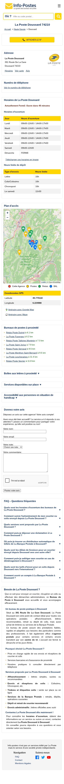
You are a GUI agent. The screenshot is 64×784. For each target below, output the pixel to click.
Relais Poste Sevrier (15, 361)
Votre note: (8, 444)
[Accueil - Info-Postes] (21, 9)
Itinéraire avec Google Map (21, 309)
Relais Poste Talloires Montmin (20, 340)
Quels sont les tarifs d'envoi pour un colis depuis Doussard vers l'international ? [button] (29, 568)
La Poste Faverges (15, 336)
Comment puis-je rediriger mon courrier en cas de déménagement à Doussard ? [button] (29, 559)
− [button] (7, 217)
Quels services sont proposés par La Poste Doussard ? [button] (26, 525)
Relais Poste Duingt (15, 332)
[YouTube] (49, 758)
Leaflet (43, 282)
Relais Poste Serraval (16, 349)
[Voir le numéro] (32, 39)
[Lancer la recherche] (58, 16)
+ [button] (7, 213)
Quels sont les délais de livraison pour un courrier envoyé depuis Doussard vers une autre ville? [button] (29, 551)
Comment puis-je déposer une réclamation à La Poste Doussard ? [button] (28, 534)
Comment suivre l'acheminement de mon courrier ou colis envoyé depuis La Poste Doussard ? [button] (30, 517)
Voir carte (19, 71)
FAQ (17, 757)
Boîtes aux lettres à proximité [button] (22, 373)
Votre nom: (8, 429)
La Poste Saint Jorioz (16, 345)
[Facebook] (37, 758)
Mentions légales (23, 763)
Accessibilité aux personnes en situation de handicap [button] (28, 396)
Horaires (9, 71)
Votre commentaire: (12, 452)
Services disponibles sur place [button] (23, 384)
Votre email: (8, 437)
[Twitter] (43, 758)
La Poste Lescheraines (17, 357)
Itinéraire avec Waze (18, 314)
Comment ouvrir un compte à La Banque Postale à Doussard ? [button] (29, 576)
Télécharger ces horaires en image (22, 159)
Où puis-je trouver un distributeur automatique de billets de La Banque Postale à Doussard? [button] (29, 542)
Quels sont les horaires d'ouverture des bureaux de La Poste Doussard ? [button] (30, 508)
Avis (28, 71)
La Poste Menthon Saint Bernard (21, 353)
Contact (18, 760)
